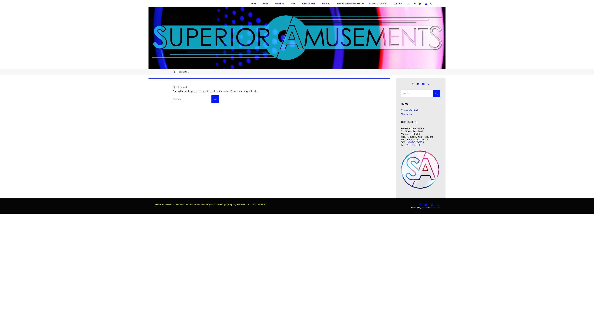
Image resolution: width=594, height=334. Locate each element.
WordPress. (436, 207)
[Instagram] (425, 3)
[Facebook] (415, 3)
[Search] (215, 99)
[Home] (174, 72)
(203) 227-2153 (416, 142)
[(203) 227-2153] (431, 3)
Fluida (425, 207)
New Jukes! (407, 114)
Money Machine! (409, 110)
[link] (408, 3)
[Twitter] (420, 3)
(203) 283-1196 (413, 145)
